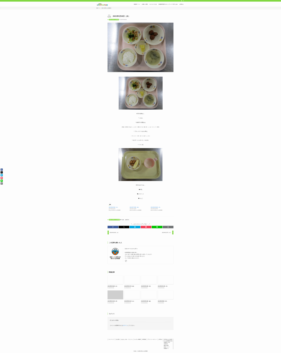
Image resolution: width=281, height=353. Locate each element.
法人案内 (118, 339)
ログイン (125, 325)
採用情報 (144, 339)
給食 (123, 219)
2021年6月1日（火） (113, 207)
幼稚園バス (166, 348)
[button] (113, 227)
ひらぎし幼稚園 (137, 339)
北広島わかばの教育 (168, 339)
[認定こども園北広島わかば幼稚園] (102, 4)
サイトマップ (111, 339)
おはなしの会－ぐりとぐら (127, 339)
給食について (166, 347)
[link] (126, 261)
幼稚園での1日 (167, 342)
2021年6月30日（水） (156, 207)
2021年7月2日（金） (134, 207)
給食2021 (127, 219)
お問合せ (160, 339)
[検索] (183, 1)
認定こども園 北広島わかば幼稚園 (115, 257)
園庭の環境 (166, 345)
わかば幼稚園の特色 (168, 340)
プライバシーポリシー (152, 339)
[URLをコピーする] (168, 227)
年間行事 (166, 343)
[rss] (182, 1)
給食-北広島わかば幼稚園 (113, 19)
